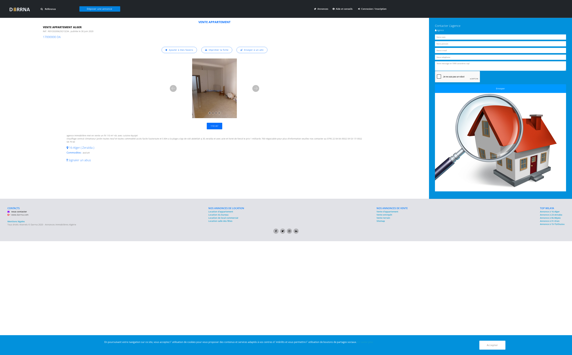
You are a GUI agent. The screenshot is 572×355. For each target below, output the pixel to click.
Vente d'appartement (387, 211)
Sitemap (381, 221)
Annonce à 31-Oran (549, 221)
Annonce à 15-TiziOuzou (552, 224)
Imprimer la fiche (218, 49)
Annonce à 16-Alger (550, 211)
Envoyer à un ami (253, 49)
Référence (50, 8)
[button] (173, 88)
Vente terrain (383, 217)
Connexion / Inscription (373, 8)
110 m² (214, 126)
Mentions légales (16, 221)
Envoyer (500, 88)
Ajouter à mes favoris (180, 49)
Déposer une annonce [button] (99, 8)
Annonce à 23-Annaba (551, 214)
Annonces (322, 8)
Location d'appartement (220, 211)
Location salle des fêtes (220, 221)
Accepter (492, 345)
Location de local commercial (223, 217)
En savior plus (365, 342)
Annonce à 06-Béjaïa (550, 217)
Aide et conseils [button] (344, 8)
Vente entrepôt (384, 214)
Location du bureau (218, 214)
